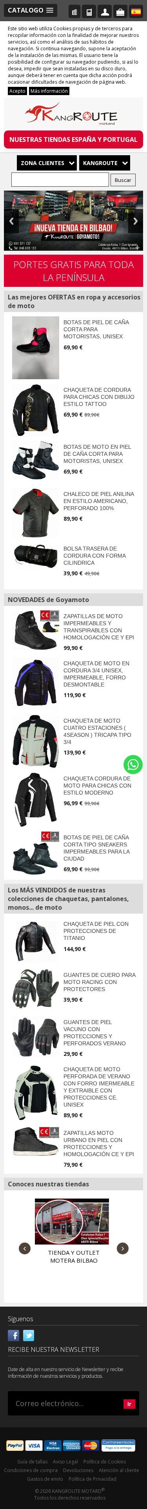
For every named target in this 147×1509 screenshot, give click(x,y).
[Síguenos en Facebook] (14, 1335)
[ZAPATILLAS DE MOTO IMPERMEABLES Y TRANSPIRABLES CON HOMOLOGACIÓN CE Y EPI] (35, 630)
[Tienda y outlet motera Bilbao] (72, 1222)
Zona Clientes (42, 163)
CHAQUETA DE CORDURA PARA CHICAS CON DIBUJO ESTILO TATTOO (99, 397)
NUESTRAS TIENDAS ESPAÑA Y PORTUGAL (73, 139)
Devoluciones (78, 1470)
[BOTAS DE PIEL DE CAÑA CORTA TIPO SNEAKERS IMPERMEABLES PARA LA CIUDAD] (35, 854)
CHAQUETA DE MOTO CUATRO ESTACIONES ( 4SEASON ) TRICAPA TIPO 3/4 (97, 731)
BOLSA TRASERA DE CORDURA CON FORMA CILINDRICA (94, 555)
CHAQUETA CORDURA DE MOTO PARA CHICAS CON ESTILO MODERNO (97, 785)
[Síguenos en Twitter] (28, 1335)
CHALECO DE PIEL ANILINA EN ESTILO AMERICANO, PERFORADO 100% (99, 501)
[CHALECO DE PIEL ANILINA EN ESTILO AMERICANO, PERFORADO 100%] (35, 513)
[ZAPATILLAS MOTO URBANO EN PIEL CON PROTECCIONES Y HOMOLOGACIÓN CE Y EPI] (35, 1142)
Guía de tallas (32, 1461)
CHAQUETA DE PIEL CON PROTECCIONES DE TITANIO (96, 931)
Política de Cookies (104, 1461)
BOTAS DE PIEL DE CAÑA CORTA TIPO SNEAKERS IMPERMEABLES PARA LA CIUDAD (96, 848)
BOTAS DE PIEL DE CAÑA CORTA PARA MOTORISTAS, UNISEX (96, 329)
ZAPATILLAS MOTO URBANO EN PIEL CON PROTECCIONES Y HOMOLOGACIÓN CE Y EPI (99, 1143)
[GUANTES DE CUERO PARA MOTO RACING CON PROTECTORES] (35, 989)
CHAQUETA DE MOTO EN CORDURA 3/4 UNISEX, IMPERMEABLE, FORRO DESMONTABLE (96, 674)
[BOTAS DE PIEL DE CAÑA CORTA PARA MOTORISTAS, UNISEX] (35, 347)
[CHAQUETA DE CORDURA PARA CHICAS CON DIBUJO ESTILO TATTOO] (35, 410)
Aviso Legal (65, 1461)
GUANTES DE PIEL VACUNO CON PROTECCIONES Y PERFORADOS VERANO (95, 1032)
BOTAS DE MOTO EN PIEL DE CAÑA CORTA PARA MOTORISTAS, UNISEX (97, 454)
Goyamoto (74, 114)
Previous (11, 221)
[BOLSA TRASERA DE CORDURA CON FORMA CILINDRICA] (35, 556)
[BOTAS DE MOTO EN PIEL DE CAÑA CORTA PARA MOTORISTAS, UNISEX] (35, 460)
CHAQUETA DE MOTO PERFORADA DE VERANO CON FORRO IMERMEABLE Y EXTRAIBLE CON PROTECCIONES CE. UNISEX (99, 1087)
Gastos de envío (45, 1479)
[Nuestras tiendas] (74, 11)
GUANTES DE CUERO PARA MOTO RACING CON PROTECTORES (99, 982)
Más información (49, 91)
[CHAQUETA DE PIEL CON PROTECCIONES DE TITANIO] (35, 941)
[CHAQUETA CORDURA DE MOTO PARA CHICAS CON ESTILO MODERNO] (35, 800)
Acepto (17, 91)
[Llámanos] (89, 11)
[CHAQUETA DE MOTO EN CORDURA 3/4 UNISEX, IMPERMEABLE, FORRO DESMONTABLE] (35, 683)
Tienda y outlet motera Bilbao (74, 1256)
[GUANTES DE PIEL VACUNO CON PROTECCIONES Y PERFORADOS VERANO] (35, 1037)
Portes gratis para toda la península (73, 271)
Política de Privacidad (92, 1479)
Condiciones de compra (31, 1470)
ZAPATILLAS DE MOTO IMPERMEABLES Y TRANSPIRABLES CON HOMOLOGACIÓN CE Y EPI (99, 627)
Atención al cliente (119, 1470)
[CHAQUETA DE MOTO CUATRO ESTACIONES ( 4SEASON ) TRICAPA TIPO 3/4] (35, 741)
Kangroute (100, 163)
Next (135, 221)
